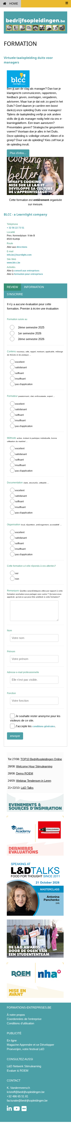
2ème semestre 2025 (31, 327)
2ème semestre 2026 (31, 339)
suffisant (19, 373)
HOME (13, 3)
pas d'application (24, 384)
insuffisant (20, 378)
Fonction (11, 693)
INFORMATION (34, 287)
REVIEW (12, 287)
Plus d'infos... (18, 153)
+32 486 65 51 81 (17, 1096)
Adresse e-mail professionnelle (23, 672)
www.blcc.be (13, 262)
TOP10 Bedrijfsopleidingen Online (41, 759)
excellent (19, 362)
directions (21, 247)
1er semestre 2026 (29, 333)
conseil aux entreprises (26, 270)
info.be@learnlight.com (19, 255)
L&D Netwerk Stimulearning (24, 1066)
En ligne (12, 1040)
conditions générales (43, 726)
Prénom (11, 651)
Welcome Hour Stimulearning (34, 766)
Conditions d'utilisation (20, 1023)
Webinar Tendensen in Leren (33, 780)
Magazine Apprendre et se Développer (30, 1044)
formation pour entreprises (28, 274)
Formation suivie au (17, 319)
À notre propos (16, 1014)
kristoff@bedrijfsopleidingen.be (25, 1092)
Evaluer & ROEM (17, 1070)
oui (16, 573)
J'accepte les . (35, 726)
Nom (9, 630)
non (17, 579)
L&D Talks (27, 787)
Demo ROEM (24, 773)
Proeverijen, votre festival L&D (25, 1049)
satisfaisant (21, 367)
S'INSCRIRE (15, 294)
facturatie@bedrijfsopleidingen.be (27, 1100)
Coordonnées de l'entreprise (24, 1019)
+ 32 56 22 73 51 (15, 227)
